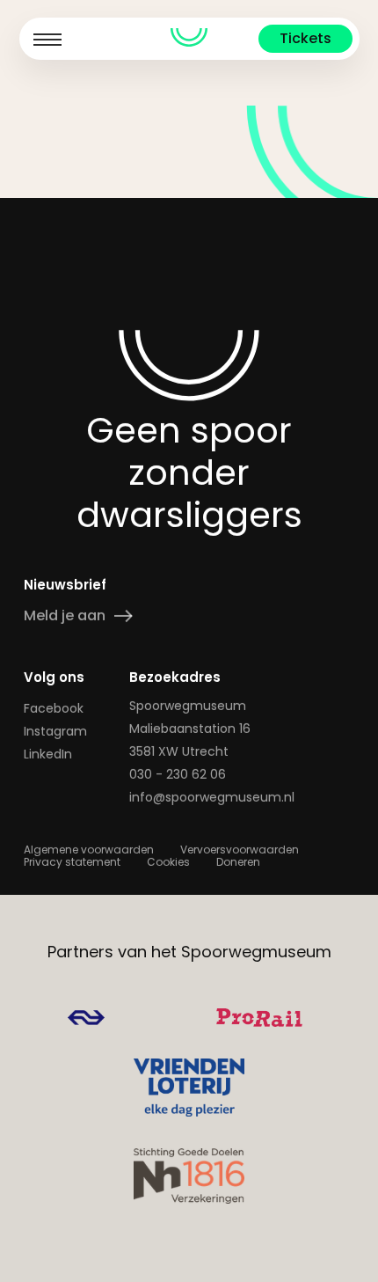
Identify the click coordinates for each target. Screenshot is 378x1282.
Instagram (55, 731)
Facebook (54, 708)
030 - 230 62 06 (177, 774)
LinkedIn (48, 754)
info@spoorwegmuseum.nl (211, 797)
